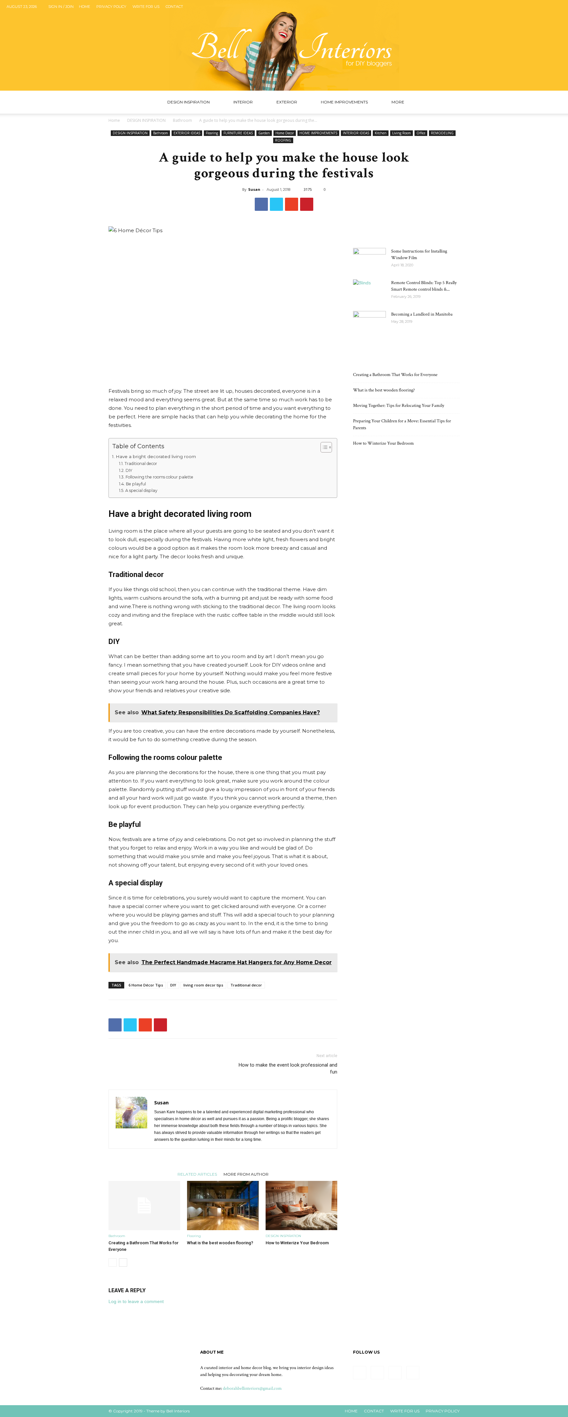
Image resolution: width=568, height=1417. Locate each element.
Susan (254, 189)
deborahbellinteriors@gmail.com (252, 1388)
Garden (264, 133)
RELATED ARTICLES (197, 1174)
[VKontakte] (556, 6)
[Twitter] (546, 6)
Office (420, 133)
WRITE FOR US (145, 6)
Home (84, 6)
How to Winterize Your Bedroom (297, 1242)
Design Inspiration (188, 102)
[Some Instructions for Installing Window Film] (369, 259)
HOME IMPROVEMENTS (344, 102)
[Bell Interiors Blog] (284, 45)
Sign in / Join (61, 6)
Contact (174, 6)
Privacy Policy (111, 6)
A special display (141, 490)
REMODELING (442, 133)
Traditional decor (141, 463)
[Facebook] (524, 6)
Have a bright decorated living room (156, 456)
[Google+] (535, 6)
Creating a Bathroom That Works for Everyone (395, 375)
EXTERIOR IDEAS (187, 133)
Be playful (136, 483)
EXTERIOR (286, 102)
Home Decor (284, 133)
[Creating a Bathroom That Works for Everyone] (144, 1205)
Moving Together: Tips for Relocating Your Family (398, 406)
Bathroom (182, 120)
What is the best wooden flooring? (220, 1242)
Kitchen (381, 133)
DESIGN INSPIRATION (146, 120)
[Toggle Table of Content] (323, 447)
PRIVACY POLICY (443, 1410)
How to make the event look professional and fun (288, 1068)
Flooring (212, 133)
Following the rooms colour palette (159, 477)
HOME (351, 1410)
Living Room (401, 133)
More (397, 102)
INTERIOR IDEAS (356, 133)
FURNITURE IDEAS (238, 133)
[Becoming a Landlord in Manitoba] (369, 322)
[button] (452, 103)
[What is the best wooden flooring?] (223, 1205)
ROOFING (283, 140)
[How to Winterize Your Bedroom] (301, 1205)
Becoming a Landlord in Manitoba (422, 314)
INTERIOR (243, 102)
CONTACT (374, 1410)
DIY (129, 470)
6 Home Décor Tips (146, 985)
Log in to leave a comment (136, 1301)
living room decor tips (203, 985)
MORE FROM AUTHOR (246, 1174)
